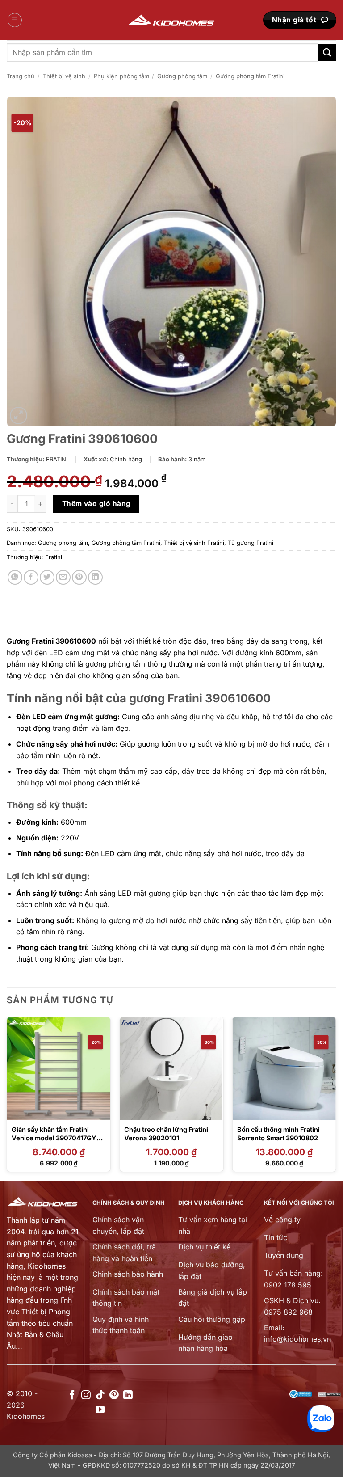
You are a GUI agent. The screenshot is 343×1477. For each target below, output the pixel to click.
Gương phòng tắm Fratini (250, 76)
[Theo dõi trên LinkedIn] (128, 1395)
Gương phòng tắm (182, 76)
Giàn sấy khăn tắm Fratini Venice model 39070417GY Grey (54, 1138)
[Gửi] (327, 52)
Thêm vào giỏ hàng (96, 503)
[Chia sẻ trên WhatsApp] (15, 577)
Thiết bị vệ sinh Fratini (194, 543)
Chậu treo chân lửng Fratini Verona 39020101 (166, 1134)
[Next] (336, 1098)
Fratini (53, 557)
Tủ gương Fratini (250, 543)
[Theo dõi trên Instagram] (86, 1395)
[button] (15, 20)
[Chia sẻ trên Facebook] (31, 577)
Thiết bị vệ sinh (64, 76)
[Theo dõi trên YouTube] (100, 1410)
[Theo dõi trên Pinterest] (114, 1395)
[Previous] (7, 1098)
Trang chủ (20, 76)
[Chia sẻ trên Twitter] (47, 577)
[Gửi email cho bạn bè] (63, 577)
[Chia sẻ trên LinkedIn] (95, 577)
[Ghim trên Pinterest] (79, 577)
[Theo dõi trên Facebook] (72, 1395)
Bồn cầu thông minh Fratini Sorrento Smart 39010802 (278, 1134)
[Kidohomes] (171, 20)
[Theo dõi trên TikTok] (100, 1395)
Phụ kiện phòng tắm (121, 76)
